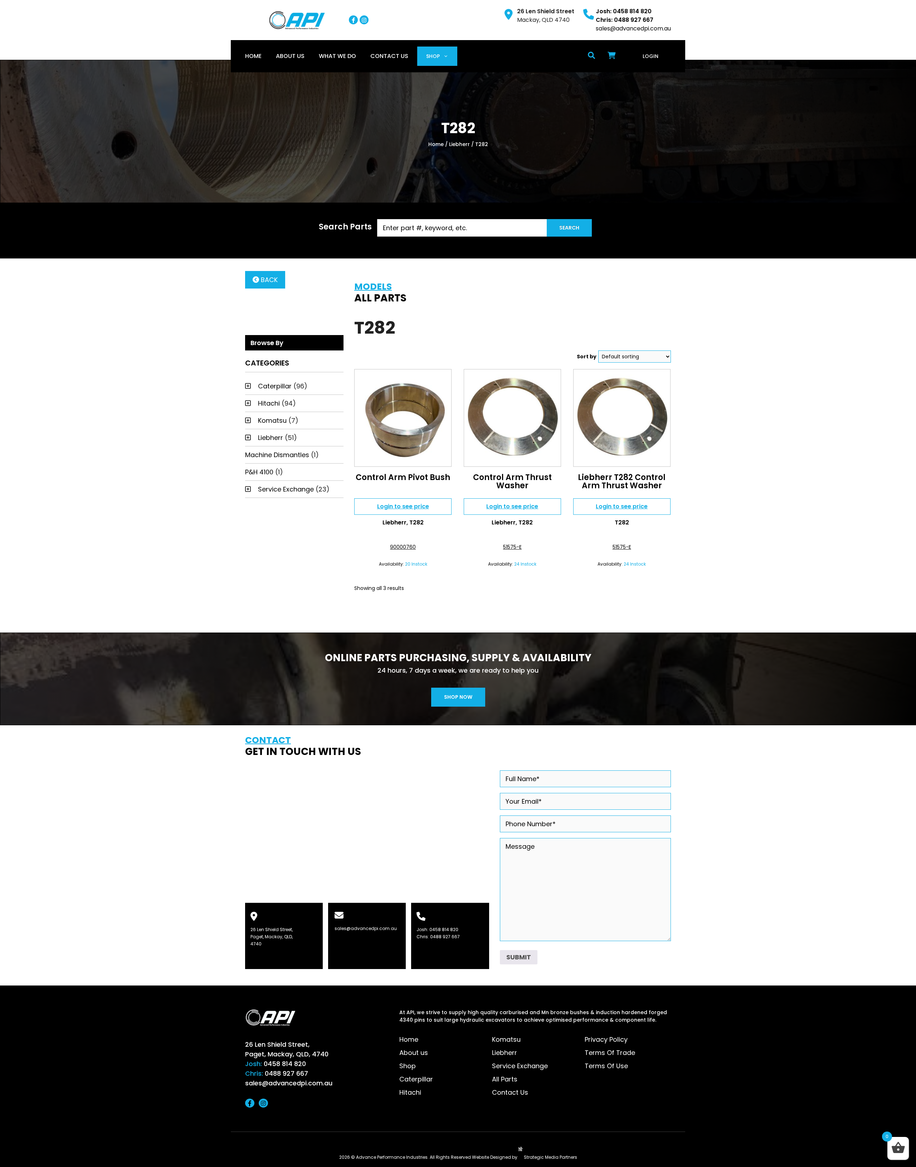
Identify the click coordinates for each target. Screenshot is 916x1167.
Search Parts (345, 226)
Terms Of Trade (610, 1052)
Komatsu (272, 420)
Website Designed (491, 1157)
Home (253, 56)
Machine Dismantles (277, 454)
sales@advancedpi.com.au (633, 28)
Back (268, 279)
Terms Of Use (606, 1065)
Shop (433, 56)
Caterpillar (275, 386)
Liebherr (459, 144)
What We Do (337, 56)
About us (290, 56)
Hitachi (269, 403)
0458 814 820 (443, 929)
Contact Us (389, 56)
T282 (416, 522)
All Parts (504, 1079)
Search (569, 227)
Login (650, 56)
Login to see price (403, 506)
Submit (518, 957)
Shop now (458, 697)
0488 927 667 (445, 937)
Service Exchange (286, 489)
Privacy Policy (606, 1039)
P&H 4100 (259, 472)
